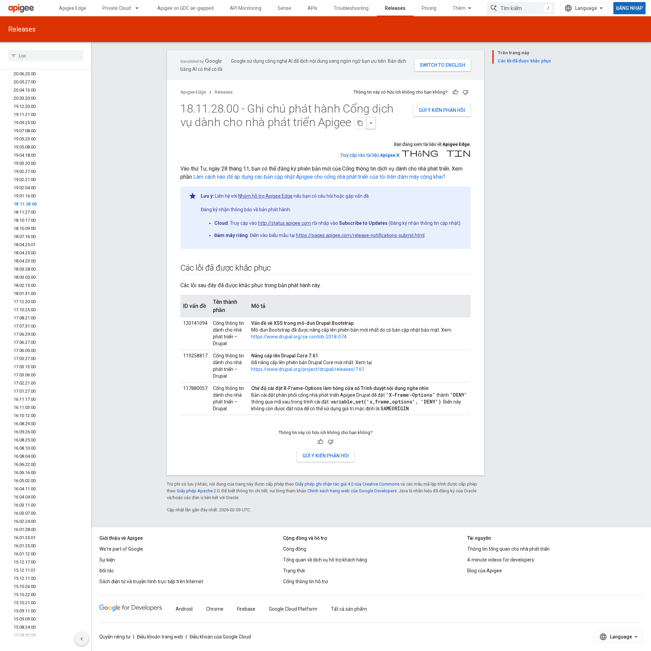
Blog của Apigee (484, 570)
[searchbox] (45, 55)
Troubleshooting (351, 8)
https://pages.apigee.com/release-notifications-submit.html (360, 235)
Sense (284, 8)
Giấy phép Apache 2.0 (198, 490)
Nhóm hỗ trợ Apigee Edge (265, 196)
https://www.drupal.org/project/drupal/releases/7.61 (307, 369)
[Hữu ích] (455, 92)
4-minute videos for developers (500, 560)
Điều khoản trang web (160, 636)
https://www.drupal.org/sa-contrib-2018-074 (299, 336)
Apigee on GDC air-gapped (185, 8)
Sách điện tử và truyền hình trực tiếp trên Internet (151, 581)
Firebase (246, 609)
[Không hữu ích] (465, 92)
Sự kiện (107, 560)
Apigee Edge (72, 8)
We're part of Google (121, 549)
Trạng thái (294, 570)
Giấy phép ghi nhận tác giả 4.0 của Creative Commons (347, 484)
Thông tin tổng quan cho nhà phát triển (508, 549)
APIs (312, 8)
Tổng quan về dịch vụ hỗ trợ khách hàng (325, 560)
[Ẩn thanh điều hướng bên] (81, 639)
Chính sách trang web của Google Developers (352, 490)
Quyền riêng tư (115, 636)
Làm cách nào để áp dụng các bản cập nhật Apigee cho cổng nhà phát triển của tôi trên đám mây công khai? (319, 177)
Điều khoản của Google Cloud (220, 636)
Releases (395, 8)
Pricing (429, 8)
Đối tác (106, 570)
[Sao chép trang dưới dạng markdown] (360, 123)
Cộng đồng (294, 549)
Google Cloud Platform (293, 609)
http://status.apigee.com (284, 223)
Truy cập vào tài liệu (369, 155)
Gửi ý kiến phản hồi (442, 110)
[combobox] (521, 8)
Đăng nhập (629, 8)
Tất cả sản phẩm (349, 609)
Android (184, 609)
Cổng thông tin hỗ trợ (305, 581)
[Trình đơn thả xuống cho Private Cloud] (140, 8)
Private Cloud (116, 8)
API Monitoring (245, 8)
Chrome (214, 609)
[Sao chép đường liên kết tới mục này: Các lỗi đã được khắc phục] (277, 268)
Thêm (459, 8)
